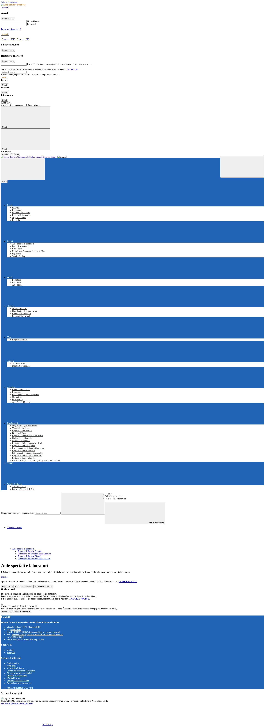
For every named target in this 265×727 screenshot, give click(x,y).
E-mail (30, 64)
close (4, 182)
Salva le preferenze (22, 611)
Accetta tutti (43, 586)
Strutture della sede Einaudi (30, 556)
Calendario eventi (112, 496)
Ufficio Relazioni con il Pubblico (21, 671)
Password (31, 24)
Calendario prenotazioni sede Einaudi (34, 558)
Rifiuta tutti (23, 586)
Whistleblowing (13, 678)
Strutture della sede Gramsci (30, 551)
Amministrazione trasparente (19, 683)
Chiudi (4, 85)
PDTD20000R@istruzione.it (36, 632)
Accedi (5, 7)
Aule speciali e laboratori (23, 549)
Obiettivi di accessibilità (17, 675)
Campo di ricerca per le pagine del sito (18, 513)
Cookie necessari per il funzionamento (18, 606)
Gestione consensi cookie (18, 680)
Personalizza (7, 586)
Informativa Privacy (15, 668)
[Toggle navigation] (23, 169)
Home (107, 494)
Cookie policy (13, 663)
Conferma (15, 154)
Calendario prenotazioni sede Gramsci (34, 554)
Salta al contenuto (9, 2)
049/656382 (15, 629)
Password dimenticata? (11, 29)
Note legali (11, 666)
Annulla (5, 154)
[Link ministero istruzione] (13, 5)
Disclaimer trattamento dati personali (17, 703)
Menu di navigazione (155, 523)
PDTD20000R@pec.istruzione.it (37, 634)
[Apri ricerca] (242, 167)
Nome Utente (33, 21)
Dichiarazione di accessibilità (19, 673)
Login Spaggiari (72, 69)
